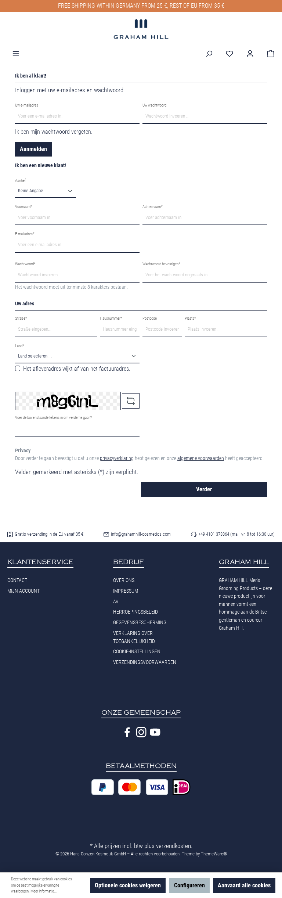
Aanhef (20, 180)
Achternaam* (152, 206)
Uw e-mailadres (26, 105)
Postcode (149, 318)
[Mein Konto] (250, 53)
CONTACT (17, 580)
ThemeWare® (214, 853)
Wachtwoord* (25, 264)
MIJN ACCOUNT (23, 591)
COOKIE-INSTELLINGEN (136, 652)
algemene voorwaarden (200, 458)
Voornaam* (23, 206)
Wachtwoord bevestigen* (161, 264)
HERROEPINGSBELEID (135, 612)
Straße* (21, 318)
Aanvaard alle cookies (244, 885)
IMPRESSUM (125, 591)
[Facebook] (127, 732)
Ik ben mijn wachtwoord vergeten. (54, 131)
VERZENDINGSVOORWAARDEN (144, 662)
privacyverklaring (117, 458)
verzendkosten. (174, 845)
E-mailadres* (25, 233)
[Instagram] (141, 732)
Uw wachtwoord (154, 105)
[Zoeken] (208, 53)
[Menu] (15, 53)
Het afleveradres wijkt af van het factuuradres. (76, 368)
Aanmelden (33, 149)
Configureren (189, 885)
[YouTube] (155, 732)
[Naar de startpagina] (141, 28)
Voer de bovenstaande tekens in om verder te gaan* (53, 417)
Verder (204, 489)
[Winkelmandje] (268, 53)
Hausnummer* (111, 318)
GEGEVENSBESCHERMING (139, 622)
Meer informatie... (43, 891)
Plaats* (190, 318)
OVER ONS (123, 580)
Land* (19, 346)
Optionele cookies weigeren (128, 885)
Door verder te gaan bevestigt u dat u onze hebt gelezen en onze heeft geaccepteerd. (139, 458)
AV (116, 602)
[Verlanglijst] (229, 53)
